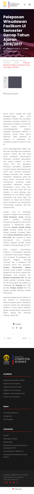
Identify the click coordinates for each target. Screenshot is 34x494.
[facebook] (3, 482)
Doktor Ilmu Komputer (11, 397)
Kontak (6, 435)
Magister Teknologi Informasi (14, 393)
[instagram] (17, 482)
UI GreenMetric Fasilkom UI (13, 451)
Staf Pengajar (8, 419)
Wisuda (8, 51)
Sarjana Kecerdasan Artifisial (13, 380)
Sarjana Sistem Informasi (12, 387)
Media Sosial (7, 442)
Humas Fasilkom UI (13, 49)
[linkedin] (7, 482)
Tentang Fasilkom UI (10, 413)
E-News (26, 49)
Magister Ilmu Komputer (12, 390)
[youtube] (14, 482)
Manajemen (7, 416)
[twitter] (10, 482)
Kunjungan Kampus (10, 439)
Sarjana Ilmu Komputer (11, 384)
